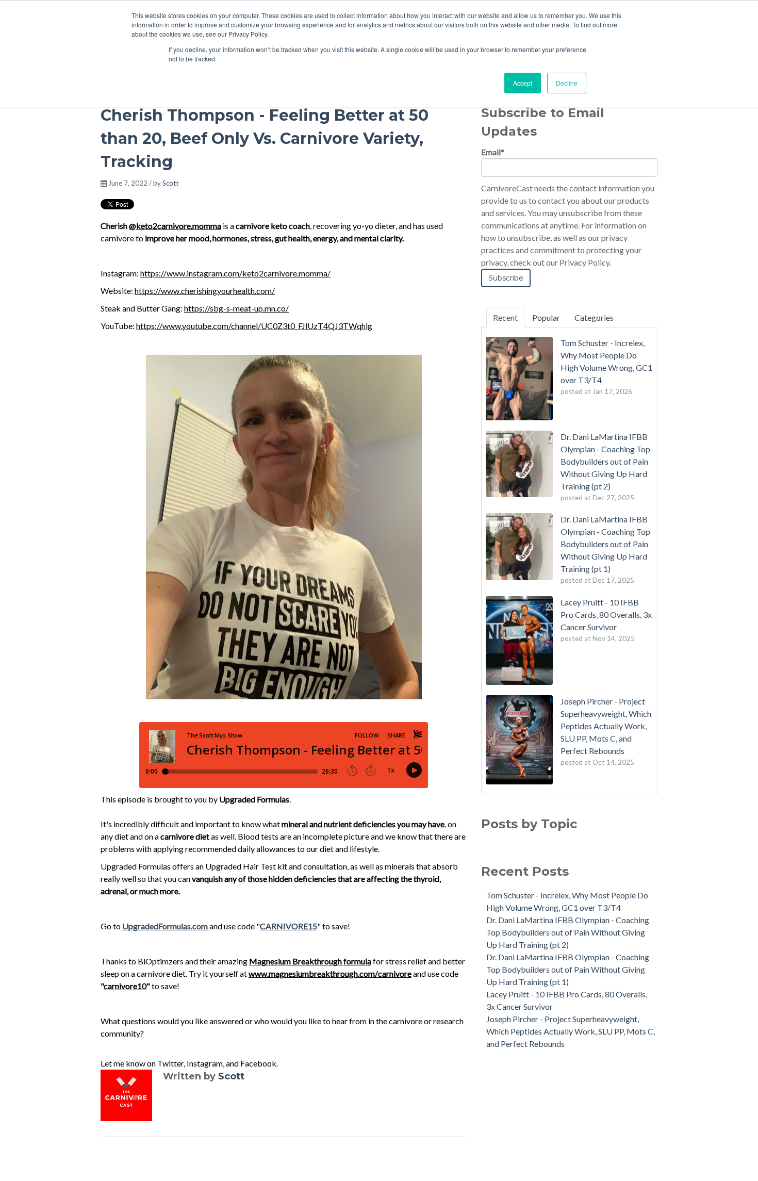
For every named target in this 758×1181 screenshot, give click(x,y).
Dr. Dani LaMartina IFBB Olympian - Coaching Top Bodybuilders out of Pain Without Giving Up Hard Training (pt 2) (567, 932)
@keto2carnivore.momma (175, 226)
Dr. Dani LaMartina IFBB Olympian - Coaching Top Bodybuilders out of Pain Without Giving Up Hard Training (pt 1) (567, 969)
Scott (170, 183)
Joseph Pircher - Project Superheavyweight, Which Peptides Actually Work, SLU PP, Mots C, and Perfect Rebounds (570, 1031)
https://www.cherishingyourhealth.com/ (205, 291)
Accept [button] (522, 82)
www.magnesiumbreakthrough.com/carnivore (330, 973)
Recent (505, 317)
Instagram (205, 1063)
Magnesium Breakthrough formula (310, 961)
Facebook (258, 1063)
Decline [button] (567, 82)
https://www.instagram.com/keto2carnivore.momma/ (235, 273)
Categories (594, 317)
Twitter (170, 1063)
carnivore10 (125, 986)
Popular (546, 317)
